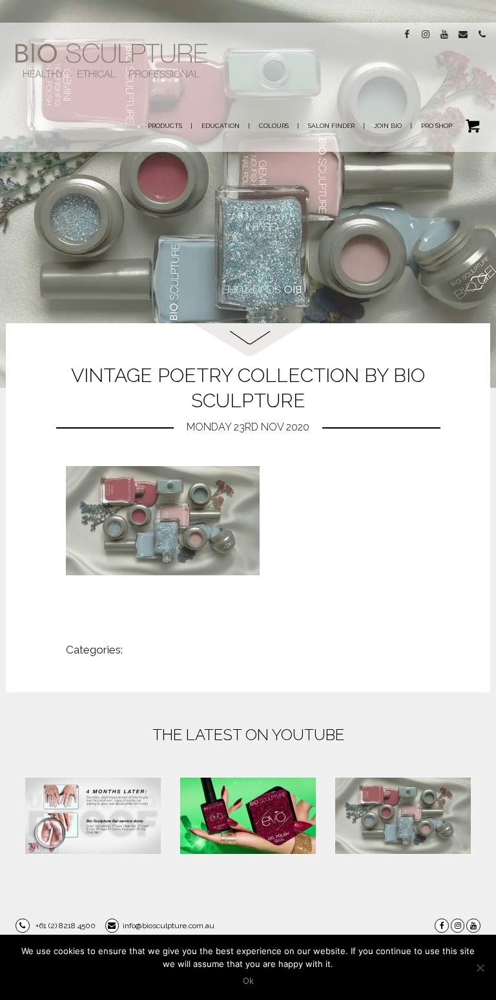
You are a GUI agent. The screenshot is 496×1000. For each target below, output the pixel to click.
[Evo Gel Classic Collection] (248, 816)
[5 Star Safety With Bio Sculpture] (93, 816)
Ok (248, 980)
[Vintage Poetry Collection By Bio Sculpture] (403, 816)
